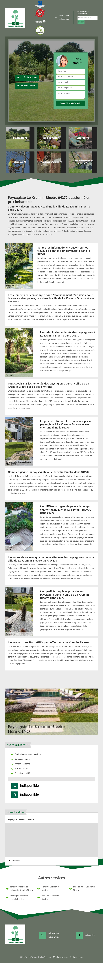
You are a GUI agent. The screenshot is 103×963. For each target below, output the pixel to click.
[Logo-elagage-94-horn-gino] (15, 18)
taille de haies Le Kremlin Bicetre (84, 888)
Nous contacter (26, 85)
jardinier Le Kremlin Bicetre (50, 897)
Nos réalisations (27, 77)
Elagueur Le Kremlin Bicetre (50, 888)
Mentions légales (60, 957)
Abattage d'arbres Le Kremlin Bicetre (19, 897)
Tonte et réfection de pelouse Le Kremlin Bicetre (21, 888)
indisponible (64, 15)
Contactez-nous (76, 957)
